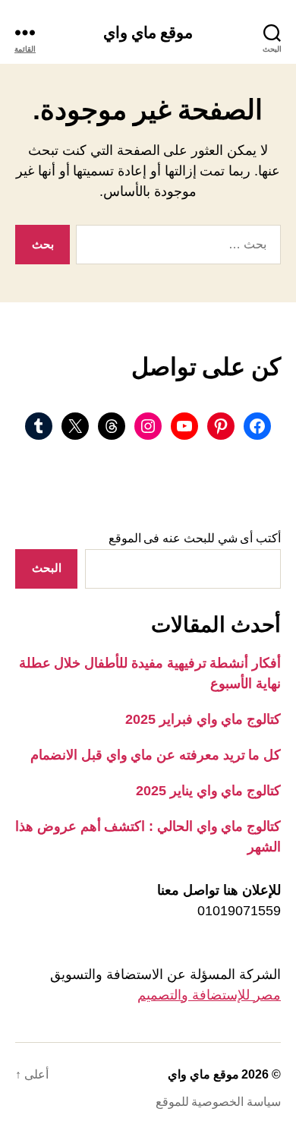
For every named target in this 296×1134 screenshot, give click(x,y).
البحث (46, 567)
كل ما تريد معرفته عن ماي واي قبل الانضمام (155, 755)
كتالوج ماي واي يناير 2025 (208, 790)
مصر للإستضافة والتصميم (209, 995)
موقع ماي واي (148, 32)
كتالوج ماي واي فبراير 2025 (203, 719)
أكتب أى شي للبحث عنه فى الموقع (195, 538)
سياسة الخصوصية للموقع (218, 1101)
